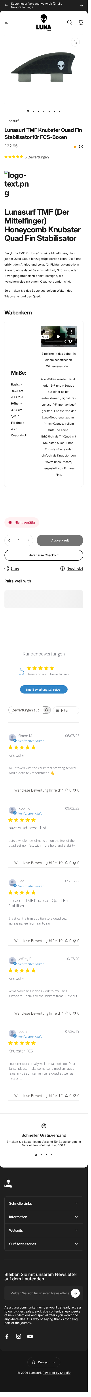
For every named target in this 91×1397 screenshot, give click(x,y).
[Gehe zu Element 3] (38, 111)
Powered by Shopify (56, 1372)
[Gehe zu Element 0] (28, 111)
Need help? (75, 568)
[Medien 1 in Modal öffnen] (75, 42)
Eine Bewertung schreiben (44, 689)
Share (15, 568)
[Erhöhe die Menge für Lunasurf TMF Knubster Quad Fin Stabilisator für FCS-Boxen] (28, 540)
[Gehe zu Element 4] (44, 111)
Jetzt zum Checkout (44, 555)
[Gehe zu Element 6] (54, 111)
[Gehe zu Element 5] (49, 111)
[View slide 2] (41, 1155)
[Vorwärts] (81, 5)
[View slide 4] (52, 1155)
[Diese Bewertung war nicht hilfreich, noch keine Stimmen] (74, 790)
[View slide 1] (36, 1155)
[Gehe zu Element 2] (33, 111)
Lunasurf (11, 121)
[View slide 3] (46, 1155)
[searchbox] (26, 710)
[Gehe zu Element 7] (60, 111)
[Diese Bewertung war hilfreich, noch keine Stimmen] (66, 790)
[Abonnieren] (75, 1293)
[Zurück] (6, 5)
